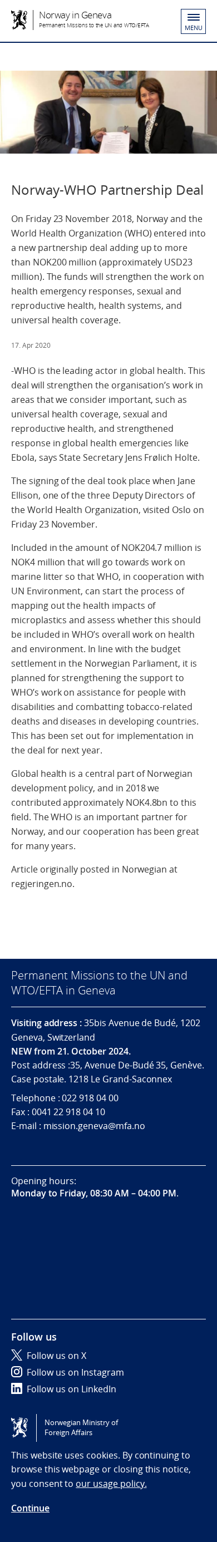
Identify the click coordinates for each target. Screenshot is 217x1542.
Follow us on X (56, 1355)
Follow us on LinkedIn (71, 1389)
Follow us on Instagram (75, 1372)
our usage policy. (111, 1483)
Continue (30, 1508)
